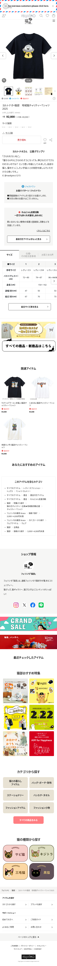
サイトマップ (18, 949)
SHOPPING (28, 949)
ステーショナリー (15, 795)
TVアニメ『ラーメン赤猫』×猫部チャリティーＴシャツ (14, 404)
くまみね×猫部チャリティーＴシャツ (41, 404)
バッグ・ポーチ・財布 (42, 782)
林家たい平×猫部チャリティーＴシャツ (15, 446)
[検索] (41, 16)
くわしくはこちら (43, 230)
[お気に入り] (47, 16)
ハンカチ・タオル (41, 795)
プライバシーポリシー (28, 946)
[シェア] (51, 140)
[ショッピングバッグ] (54, 16)
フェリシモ (5, 890)
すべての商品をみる (28, 820)
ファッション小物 (41, 807)
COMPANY (37, 949)
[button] (54, 56)
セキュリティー (41, 946)
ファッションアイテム (15, 807)
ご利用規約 (14, 946)
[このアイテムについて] (54, 98)
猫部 (13, 890)
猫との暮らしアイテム (15, 782)
